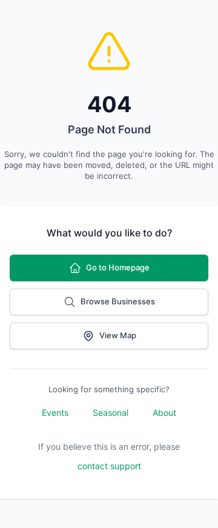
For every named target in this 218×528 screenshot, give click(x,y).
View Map (117, 335)
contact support (109, 466)
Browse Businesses (118, 301)
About (164, 412)
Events (55, 412)
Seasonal (110, 412)
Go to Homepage (118, 267)
